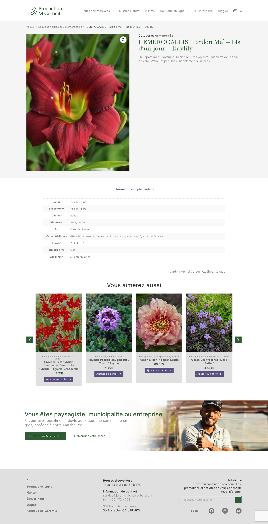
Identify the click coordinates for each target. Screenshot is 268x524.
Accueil (30, 27)
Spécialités (164, 356)
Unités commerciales (95, 11)
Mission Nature (129, 11)
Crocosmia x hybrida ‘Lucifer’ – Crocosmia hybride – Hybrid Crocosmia (59, 365)
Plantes (150, 11)
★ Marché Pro (203, 11)
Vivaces (59, 358)
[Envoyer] (238, 500)
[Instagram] (225, 511)
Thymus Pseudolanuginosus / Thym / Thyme (108, 361)
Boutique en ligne (172, 11)
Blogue (223, 11)
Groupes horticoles (50, 27)
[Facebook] (211, 511)
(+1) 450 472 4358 (117, 499)
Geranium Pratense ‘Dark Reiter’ (209, 361)
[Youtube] (239, 511)
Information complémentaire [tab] (134, 189)
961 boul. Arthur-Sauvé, (120, 506)
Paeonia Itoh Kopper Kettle (159, 360)
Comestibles (68, 356)
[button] (123, 39)
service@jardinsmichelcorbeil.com (127, 495)
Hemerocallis (73, 27)
